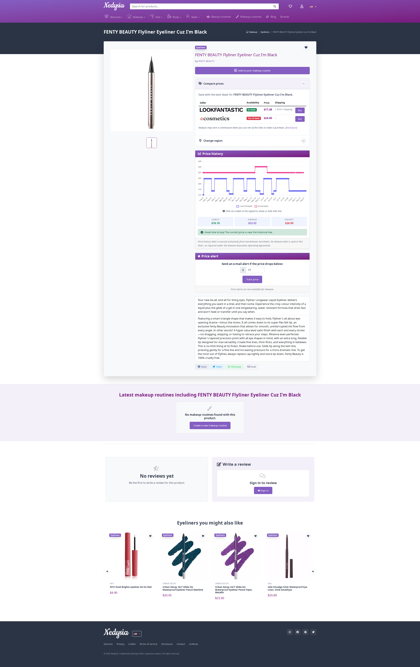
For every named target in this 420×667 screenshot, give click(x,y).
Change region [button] (213, 140)
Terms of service (148, 644)
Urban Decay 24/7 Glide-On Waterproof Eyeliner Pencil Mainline (183, 588)
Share (204, 366)
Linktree (193, 644)
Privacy (120, 644)
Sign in (264, 490)
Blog (273, 17)
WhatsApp (236, 366)
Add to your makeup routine (254, 70)
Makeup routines (251, 17)
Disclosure (291, 127)
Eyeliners (265, 31)
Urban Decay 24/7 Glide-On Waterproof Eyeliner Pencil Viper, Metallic (233, 589)
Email (253, 366)
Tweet (219, 366)
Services (108, 644)
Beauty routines (221, 17)
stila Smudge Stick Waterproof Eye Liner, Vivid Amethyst (287, 588)
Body (176, 17)
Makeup (138, 17)
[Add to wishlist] (306, 47)
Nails (194, 17)
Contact (181, 644)
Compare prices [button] (213, 83)
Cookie (132, 644)
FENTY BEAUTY (206, 61)
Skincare (115, 17)
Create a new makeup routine (210, 425)
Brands (284, 17)
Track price (252, 279)
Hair (158, 17)
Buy (300, 110)
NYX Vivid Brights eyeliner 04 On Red (131, 586)
